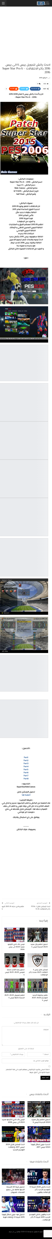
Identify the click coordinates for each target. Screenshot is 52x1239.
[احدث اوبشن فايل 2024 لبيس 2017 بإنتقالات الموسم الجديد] (13, 1134)
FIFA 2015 (46, 1198)
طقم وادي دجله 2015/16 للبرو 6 (13, 907)
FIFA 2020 (20, 1170)
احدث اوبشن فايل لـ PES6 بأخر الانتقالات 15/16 (40, 907)
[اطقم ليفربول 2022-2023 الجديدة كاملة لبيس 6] (14, 986)
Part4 (26, 766)
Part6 (26, 772)
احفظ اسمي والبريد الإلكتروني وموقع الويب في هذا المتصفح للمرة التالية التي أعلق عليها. (28, 1071)
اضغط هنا (26, 795)
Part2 (26, 760)
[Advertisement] (26, 35)
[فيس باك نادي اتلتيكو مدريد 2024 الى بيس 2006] (14, 935)
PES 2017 (46, 1127)
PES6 (45, 929)
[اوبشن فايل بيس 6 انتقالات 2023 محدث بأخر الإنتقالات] (37, 960)
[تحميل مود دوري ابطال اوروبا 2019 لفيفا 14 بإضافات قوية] (13, 1204)
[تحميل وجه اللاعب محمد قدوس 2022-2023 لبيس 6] (14, 960)
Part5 (26, 769)
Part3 (26, 763)
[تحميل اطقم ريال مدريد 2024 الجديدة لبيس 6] (37, 935)
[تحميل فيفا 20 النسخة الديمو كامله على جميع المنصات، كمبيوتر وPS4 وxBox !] (13, 1177)
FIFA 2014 (46, 1170)
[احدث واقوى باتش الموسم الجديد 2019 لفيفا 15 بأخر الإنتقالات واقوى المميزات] (38, 1204)
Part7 (26, 775)
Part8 (26, 778)
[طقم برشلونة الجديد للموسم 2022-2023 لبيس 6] (37, 986)
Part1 (26, 757)
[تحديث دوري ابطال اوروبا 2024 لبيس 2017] (38, 1134)
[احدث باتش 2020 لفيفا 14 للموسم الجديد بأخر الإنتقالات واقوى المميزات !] (38, 1177)
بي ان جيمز (12, 1232)
